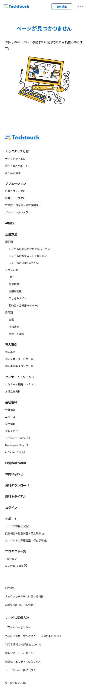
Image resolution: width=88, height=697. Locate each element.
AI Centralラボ (13, 452)
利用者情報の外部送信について (23, 644)
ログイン (11, 507)
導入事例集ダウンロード (19, 366)
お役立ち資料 (13, 391)
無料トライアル (15, 496)
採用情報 (10, 424)
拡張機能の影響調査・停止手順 (23, 533)
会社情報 (11, 402)
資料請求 (62, 6)
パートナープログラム (18, 212)
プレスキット (13, 431)
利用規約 (10, 587)
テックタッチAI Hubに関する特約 (24, 596)
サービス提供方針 (17, 617)
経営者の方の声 (15, 463)
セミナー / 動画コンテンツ (20, 384)
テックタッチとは (17, 151)
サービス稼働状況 (15, 526)
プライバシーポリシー (18, 627)
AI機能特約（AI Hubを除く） (21, 605)
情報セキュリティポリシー (20, 653)
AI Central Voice (14, 565)
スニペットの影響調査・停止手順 (24, 540)
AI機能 (9, 223)
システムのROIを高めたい (24, 263)
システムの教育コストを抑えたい (28, 256)
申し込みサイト (18, 298)
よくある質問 (13, 172)
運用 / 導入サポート (16, 165)
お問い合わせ (14, 474)
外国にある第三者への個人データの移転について (33, 636)
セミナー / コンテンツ (19, 377)
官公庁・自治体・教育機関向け (23, 205)
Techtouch (11, 558)
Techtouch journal (15, 438)
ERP (11, 277)
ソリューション (15, 183)
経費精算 (14, 284)
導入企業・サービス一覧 (19, 359)
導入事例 (11, 344)
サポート (11, 519)
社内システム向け (15, 191)
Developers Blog (14, 445)
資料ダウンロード (17, 485)
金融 (11, 319)
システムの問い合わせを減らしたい (29, 248)
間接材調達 (15, 291)
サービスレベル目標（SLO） (21, 670)
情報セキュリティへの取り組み (23, 661)
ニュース (10, 416)
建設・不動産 (16, 333)
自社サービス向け (15, 198)
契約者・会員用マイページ (24, 305)
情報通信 (14, 326)
